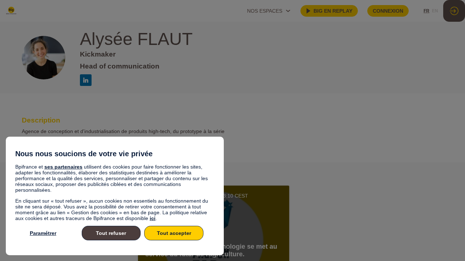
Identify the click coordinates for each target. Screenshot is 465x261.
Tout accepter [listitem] (174, 233)
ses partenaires (63, 167)
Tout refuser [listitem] (111, 233)
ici (152, 218)
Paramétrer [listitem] (43, 233)
